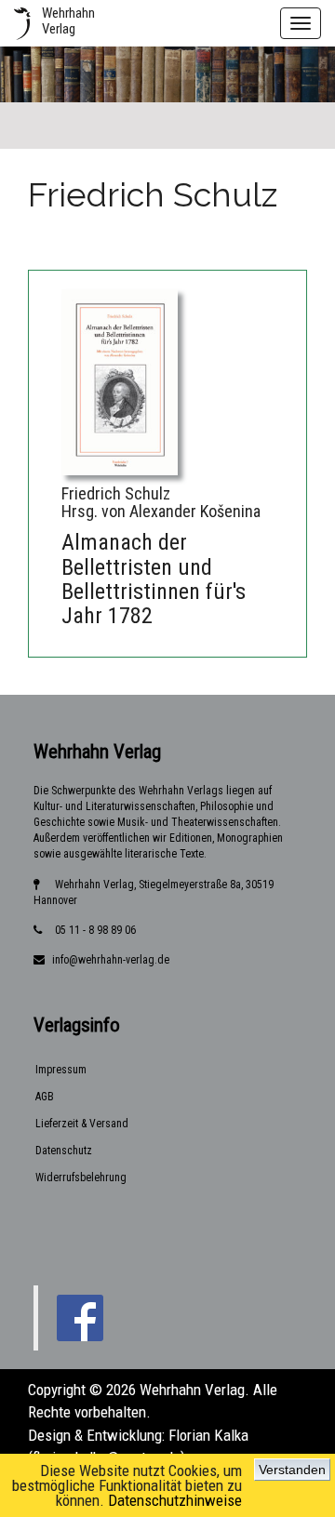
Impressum (61, 1069)
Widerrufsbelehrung (81, 1177)
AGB (44, 1096)
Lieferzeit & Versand (81, 1123)
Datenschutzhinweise (175, 1500)
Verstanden (292, 1469)
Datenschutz (63, 1150)
